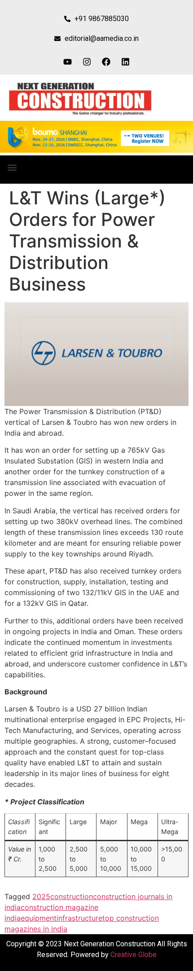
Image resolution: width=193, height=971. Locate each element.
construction (71, 896)
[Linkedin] (125, 61)
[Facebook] (106, 61)
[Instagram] (87, 61)
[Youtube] (67, 61)
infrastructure (79, 918)
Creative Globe (133, 954)
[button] (11, 167)
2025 (41, 896)
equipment (39, 918)
